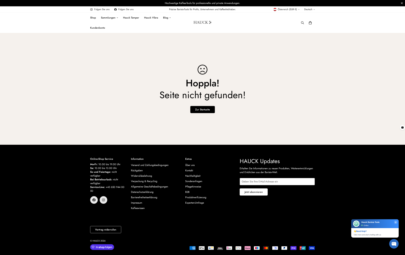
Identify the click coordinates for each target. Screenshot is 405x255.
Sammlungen (108, 17)
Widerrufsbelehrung (141, 176)
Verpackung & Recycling (144, 181)
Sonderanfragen (193, 181)
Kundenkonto (97, 28)
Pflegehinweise (193, 186)
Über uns (190, 165)
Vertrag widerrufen (105, 229)
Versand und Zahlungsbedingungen (149, 165)
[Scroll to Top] (398, 237)
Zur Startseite (202, 109)
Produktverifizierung (195, 197)
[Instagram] (103, 200)
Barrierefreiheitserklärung (144, 197)
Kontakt (189, 170)
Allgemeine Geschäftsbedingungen (149, 186)
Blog (165, 17)
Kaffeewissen (138, 208)
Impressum (136, 203)
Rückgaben (137, 170)
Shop (93, 17)
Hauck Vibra (151, 17)
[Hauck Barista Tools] (202, 22)
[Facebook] (94, 200)
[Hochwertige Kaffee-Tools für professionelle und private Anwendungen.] (202, 3)
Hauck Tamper (131, 17)
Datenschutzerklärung (142, 192)
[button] (402, 3)
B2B (187, 192)
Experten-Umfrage (194, 203)
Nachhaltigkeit (192, 176)
